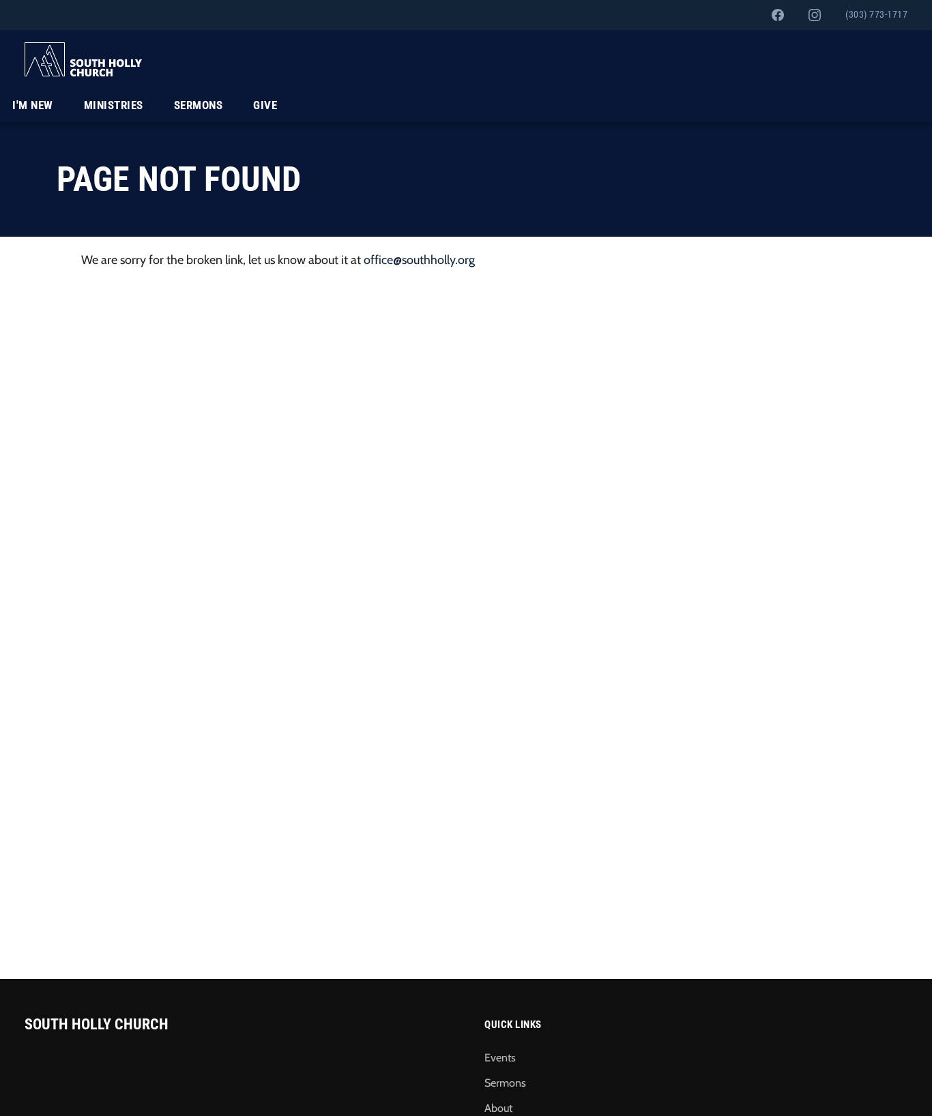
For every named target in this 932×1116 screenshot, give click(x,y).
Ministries (113, 105)
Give (265, 105)
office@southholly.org (419, 259)
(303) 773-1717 (876, 14)
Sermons (198, 105)
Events (500, 1057)
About (498, 1108)
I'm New (32, 105)
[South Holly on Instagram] (815, 15)
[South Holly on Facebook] (778, 15)
